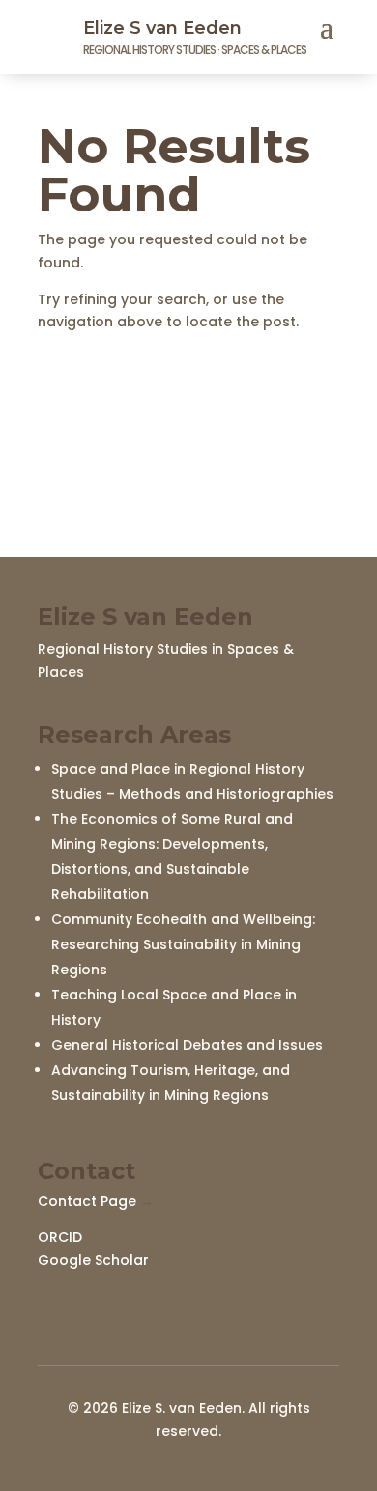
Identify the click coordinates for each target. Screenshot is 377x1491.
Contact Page (87, 1201)
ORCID (60, 1237)
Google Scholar (93, 1260)
